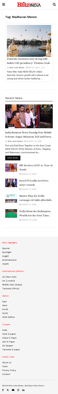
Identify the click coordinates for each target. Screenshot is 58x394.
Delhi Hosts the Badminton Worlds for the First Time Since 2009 (35, 214)
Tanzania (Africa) (10, 288)
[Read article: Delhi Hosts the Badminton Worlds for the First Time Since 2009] (11, 213)
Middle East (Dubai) (12, 284)
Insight (5, 256)
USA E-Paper (8, 341)
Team (5, 366)
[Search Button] (54, 4)
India (4, 330)
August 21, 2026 (28, 174)
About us (6, 362)
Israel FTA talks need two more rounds (33, 182)
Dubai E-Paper (9, 338)
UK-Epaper (7, 345)
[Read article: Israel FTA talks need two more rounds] (11, 183)
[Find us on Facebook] (3, 390)
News (10, 125)
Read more (14, 158)
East (4, 301)
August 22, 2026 (34, 141)
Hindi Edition (8, 317)
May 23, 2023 (34, 68)
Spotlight (6, 252)
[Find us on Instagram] (18, 390)
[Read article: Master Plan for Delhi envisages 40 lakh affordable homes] (11, 198)
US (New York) (9, 277)
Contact (6, 374)
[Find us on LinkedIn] (23, 390)
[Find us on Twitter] (8, 390)
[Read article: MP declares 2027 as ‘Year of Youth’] (11, 167)
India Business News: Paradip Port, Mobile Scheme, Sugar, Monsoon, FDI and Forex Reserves (28, 135)
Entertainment (9, 260)
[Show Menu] (3, 4)
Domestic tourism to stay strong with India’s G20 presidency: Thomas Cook (28, 60)
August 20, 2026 (29, 220)
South (5, 309)
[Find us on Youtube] (13, 390)
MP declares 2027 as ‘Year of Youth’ (35, 167)
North (5, 313)
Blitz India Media (17, 68)
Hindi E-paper (9, 334)
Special (6, 248)
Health (5, 264)
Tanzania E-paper (11, 349)
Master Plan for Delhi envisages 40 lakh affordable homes (35, 198)
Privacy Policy (9, 370)
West (4, 305)
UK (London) (8, 281)
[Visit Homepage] (29, 4)
